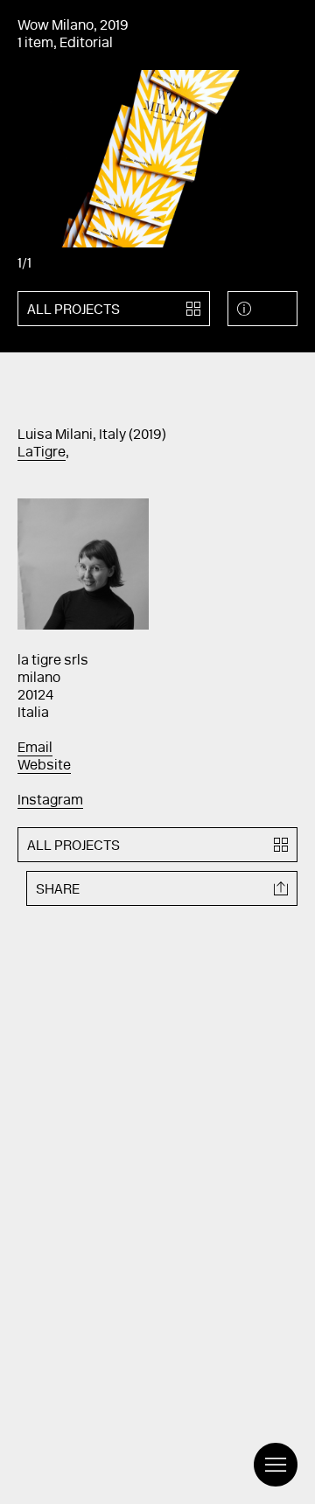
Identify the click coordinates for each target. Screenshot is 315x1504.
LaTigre (42, 453)
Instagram (50, 801)
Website (44, 766)
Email (35, 748)
